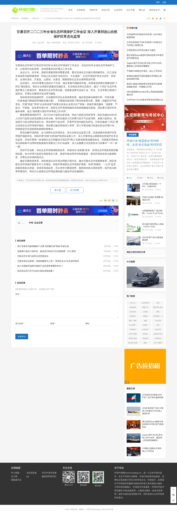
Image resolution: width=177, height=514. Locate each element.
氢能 (145, 320)
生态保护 (145, 329)
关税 (157, 303)
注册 (164, 2)
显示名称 (19, 323)
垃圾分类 (133, 312)
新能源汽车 (16, 480)
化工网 (14, 476)
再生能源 (133, 307)
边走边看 (41, 43)
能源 (145, 343)
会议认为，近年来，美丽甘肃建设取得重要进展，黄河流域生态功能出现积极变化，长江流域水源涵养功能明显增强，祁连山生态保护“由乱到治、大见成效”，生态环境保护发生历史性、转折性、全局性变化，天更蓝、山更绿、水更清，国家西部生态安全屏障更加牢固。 (65, 76)
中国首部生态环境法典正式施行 (141, 50)
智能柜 (145, 316)
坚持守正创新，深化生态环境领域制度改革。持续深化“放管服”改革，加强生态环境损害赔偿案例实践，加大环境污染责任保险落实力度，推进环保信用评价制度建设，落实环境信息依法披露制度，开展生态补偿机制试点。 (66, 153)
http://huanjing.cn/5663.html (96, 180)
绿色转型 (158, 338)
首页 (70, 10)
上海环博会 (145, 303)
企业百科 (118, 10)
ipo (27, 476)
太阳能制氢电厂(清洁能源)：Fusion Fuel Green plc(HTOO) (152, 213)
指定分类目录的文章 (136, 252)
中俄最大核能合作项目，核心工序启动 (144, 71)
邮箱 (53, 323)
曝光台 (142, 10)
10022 (148, 190)
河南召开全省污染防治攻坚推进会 (32, 256)
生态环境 (158, 329)
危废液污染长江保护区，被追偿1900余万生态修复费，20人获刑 (46, 251)
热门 (130, 178)
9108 (148, 203)
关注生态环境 (107, 509)
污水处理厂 (132, 325)
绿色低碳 (145, 338)
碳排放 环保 (158, 334)
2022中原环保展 (49, 473)
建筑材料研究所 (49, 476)
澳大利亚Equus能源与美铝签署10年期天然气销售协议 (153, 424)
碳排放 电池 (133, 338)
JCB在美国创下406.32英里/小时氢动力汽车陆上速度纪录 (152, 411)
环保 (157, 325)
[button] (152, 268)
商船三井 (145, 307)
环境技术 (133, 329)
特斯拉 (145, 325)
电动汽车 (106, 10)
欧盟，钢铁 (132, 320)
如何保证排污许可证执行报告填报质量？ (36, 271)
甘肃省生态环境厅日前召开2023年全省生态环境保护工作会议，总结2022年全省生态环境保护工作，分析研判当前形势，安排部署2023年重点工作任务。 (65, 67)
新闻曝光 (25, 18)
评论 (17, 294)
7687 (148, 243)
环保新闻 (81, 10)
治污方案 (131, 10)
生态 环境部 (133, 334)
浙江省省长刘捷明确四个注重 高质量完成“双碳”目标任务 (43, 246)
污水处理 (158, 320)
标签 (162, 178)
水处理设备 (31, 473)
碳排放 (145, 334)
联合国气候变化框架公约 (132, 343)
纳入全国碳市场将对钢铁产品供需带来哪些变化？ (40, 266)
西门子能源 (158, 343)
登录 (158, 2)
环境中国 (14, 18)
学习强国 (15, 473)
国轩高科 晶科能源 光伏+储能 (158, 307)
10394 (148, 217)
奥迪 (157, 312)
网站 (87, 323)
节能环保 (93, 10)
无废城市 (133, 316)
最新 (141, 178)
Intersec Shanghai (133, 303)
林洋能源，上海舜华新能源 (157, 316)
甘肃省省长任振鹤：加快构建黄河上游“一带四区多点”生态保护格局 (48, 261)
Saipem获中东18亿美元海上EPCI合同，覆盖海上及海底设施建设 (152, 437)
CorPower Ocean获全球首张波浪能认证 (145, 99)
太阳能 (145, 312)
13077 (148, 230)
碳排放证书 (154, 10)
